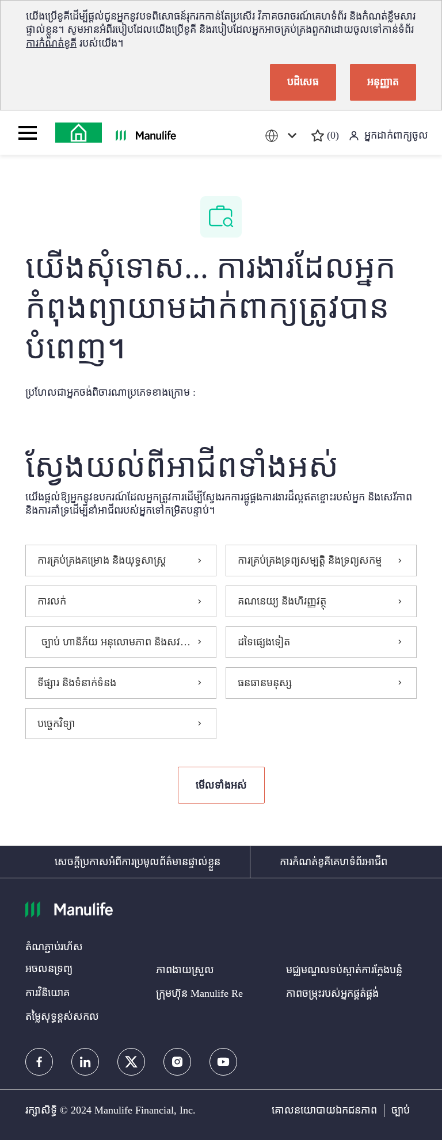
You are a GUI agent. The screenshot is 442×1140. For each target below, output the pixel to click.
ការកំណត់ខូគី (51, 43)
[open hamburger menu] (27, 133)
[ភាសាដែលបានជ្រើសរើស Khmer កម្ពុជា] (283, 135)
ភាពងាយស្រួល (185, 969)
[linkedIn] (85, 1062)
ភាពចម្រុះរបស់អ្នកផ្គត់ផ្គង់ (332, 993)
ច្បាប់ (400, 1110)
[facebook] (39, 1062)
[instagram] (177, 1062)
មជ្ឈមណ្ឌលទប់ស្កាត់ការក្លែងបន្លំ (344, 969)
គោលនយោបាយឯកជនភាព (324, 1110)
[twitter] (131, 1062)
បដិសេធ (303, 81)
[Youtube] (223, 1062)
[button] (221, 785)
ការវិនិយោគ (47, 993)
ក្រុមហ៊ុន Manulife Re (199, 993)
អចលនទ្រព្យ (49, 968)
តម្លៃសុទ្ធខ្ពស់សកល (62, 1016)
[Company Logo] (78, 133)
